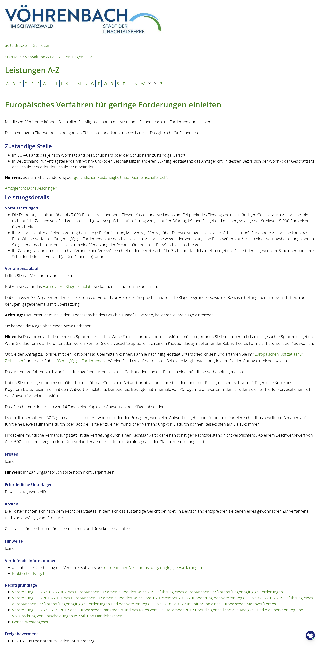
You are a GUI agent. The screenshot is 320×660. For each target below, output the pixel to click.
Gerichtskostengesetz (31, 622)
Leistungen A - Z (78, 57)
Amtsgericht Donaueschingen (31, 188)
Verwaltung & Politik (42, 57)
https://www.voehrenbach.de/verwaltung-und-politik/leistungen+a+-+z (128, 651)
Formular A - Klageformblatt (67, 286)
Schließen (41, 45)
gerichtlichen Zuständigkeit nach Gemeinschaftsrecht (121, 177)
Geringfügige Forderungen (81, 360)
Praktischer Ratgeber (30, 573)
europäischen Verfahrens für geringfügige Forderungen (153, 567)
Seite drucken (17, 45)
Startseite (13, 57)
